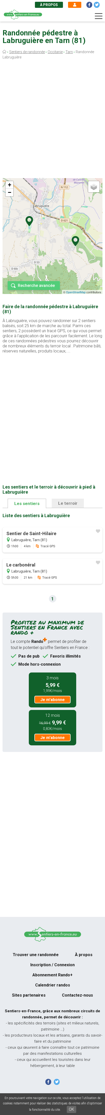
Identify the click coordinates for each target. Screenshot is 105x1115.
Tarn (69, 52)
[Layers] (93, 186)
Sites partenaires (29, 995)
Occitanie (55, 52)
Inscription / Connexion (52, 964)
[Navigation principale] (98, 16)
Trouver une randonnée (36, 954)
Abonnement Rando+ (52, 975)
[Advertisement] (52, 120)
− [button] (9, 192)
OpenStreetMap (76, 292)
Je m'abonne (52, 699)
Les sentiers (27, 503)
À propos (49, 5)
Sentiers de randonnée (27, 52)
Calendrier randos (52, 985)
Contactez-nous (77, 995)
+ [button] (9, 185)
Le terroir (67, 503)
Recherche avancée (36, 285)
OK (71, 1109)
